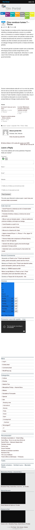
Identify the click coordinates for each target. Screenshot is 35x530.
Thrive (22, 125)
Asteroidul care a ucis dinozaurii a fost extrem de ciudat (16, 250)
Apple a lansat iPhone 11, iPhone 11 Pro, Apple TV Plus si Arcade (17, 234)
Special (12, 14)
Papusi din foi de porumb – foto (17, 276)
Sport (4, 416)
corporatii (13, 125)
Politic (4, 411)
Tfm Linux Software (6, 455)
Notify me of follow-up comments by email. (13, 186)
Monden (5, 408)
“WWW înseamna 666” (14, 268)
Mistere (17, 14)
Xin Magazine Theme (17, 528)
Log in (4, 361)
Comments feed (7, 368)
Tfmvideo (26, 486)
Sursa (27, 99)
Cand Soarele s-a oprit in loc (11, 224)
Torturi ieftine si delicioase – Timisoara (12, 457)
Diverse (7, 14)
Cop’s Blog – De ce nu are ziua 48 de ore (13, 440)
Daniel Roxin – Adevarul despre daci (11, 442)
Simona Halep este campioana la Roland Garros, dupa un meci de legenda (16, 240)
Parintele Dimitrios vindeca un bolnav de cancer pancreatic (16, 215)
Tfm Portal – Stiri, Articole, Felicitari (19, 527)
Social (4, 414)
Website (3, 179)
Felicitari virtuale (6, 444)
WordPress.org (7, 371)
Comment (4, 156)
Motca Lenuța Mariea (8, 271)
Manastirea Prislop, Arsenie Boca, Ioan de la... (12, 486)
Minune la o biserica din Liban (11, 230)
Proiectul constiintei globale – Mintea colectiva (8, 117)
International (6, 405)
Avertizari (6, 422)
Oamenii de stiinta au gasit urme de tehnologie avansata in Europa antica (15, 245)
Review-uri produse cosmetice (10, 450)
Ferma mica (4, 446)
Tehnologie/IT (27, 15)
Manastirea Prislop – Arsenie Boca (13, 387)
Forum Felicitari (5, 448)
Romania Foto (5, 452)
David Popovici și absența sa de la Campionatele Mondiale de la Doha (16, 210)
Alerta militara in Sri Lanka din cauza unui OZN (15, 143)
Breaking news (7, 402)
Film (18, 125)
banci (4, 125)
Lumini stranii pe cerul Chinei (11, 227)
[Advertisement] (13, 345)
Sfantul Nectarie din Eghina (7, 505)
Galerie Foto (22, 14)
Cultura (32, 14)
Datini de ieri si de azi (26, 144)
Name (3, 167)
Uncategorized (7, 419)
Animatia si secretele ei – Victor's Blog (12, 438)
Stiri (2, 13)
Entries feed (6, 364)
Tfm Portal (6, 2)
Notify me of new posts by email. (11, 190)
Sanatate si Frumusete (9, 393)
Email (3, 173)
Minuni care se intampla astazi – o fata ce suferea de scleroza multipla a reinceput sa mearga (17, 220)
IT (3, 428)
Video (26, 125)
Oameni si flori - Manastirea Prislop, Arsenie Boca (12, 524)
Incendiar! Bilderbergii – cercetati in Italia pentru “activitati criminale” (24, 108)
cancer (8, 125)
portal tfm (5, 27)
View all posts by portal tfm (17, 137)
